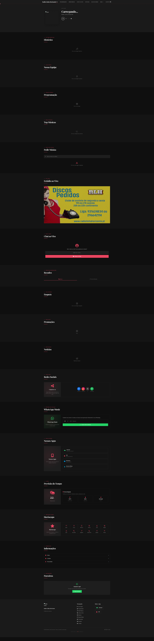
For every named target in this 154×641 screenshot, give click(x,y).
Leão (97, 526)
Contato (108, 1)
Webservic (81, 631)
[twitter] (108, 629)
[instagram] (106, 629)
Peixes (104, 531)
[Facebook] (79, 388)
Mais (101, 1)
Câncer (89, 526)
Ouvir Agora (80, 606)
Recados (80, 621)
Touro (74, 526)
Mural (61, 279)
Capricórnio (89, 531)
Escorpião (74, 531)
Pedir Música (72, 1)
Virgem (104, 526)
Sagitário (81, 531)
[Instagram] (83, 388)
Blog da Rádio (95, 1)
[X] (87, 388)
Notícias (87, 1)
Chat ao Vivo (80, 1)
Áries (66, 526)
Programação (63, 1)
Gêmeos (81, 526)
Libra (66, 531)
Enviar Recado (94, 279)
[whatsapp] (109, 629)
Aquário (97, 531)
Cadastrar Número (86, 424)
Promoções (80, 619)
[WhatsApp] (92, 388)
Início (56, 1)
